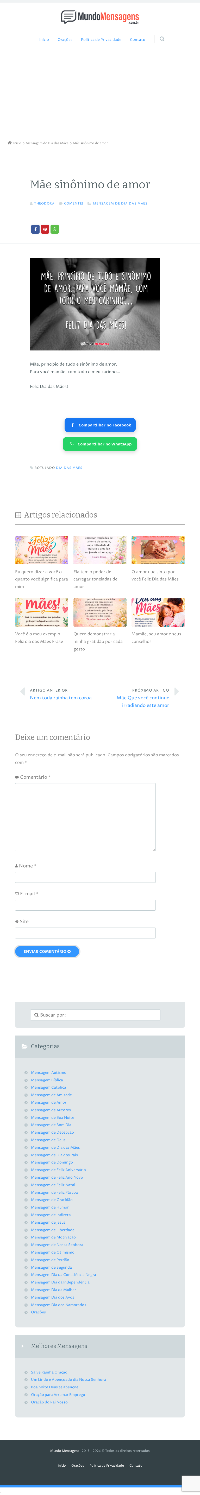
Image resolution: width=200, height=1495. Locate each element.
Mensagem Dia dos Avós (52, 1297)
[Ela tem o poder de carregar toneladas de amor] (100, 564)
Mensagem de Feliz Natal (53, 1185)
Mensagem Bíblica (47, 1080)
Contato (137, 39)
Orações (65, 39)
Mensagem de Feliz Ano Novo (57, 1177)
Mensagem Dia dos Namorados (58, 1305)
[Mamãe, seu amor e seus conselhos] (158, 626)
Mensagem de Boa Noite (52, 1117)
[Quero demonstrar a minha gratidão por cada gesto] (100, 626)
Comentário (35, 777)
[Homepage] (100, 17)
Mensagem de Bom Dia (51, 1125)
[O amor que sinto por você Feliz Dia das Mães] (158, 564)
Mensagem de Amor (48, 1102)
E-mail (29, 894)
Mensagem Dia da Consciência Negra (63, 1274)
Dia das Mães (69, 468)
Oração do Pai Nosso (49, 1402)
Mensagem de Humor (50, 1207)
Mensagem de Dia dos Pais (54, 1155)
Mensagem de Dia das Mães (120, 203)
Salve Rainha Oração (49, 1372)
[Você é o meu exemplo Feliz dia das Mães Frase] (41, 626)
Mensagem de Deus (48, 1140)
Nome (27, 866)
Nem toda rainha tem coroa (61, 694)
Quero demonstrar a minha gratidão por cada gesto (98, 641)
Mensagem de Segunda (51, 1267)
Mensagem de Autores (51, 1110)
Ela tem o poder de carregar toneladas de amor (95, 579)
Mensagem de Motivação (53, 1237)
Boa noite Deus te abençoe (54, 1387)
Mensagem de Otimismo (52, 1252)
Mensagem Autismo (48, 1072)
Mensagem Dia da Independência (60, 1282)
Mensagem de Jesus (48, 1222)
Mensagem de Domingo (52, 1162)
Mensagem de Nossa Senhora (57, 1245)
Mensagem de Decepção (52, 1132)
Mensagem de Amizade (51, 1095)
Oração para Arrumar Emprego (58, 1394)
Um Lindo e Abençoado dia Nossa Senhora (68, 1379)
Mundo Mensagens (64, 1451)
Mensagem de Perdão (50, 1260)
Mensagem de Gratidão (52, 1200)
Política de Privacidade (101, 39)
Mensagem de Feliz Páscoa (54, 1192)
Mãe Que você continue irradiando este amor (143, 698)
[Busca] (157, 34)
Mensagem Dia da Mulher (53, 1290)
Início (44, 39)
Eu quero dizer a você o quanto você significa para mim (41, 579)
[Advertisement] (100, 93)
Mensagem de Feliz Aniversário (58, 1170)
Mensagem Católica (48, 1087)
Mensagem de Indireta (51, 1215)
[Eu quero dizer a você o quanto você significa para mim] (41, 564)
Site (24, 921)
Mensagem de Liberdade (52, 1230)
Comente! (73, 203)
